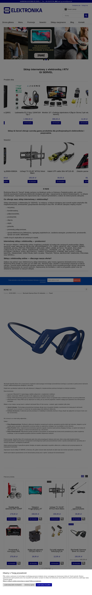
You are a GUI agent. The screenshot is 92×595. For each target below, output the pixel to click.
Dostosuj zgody (29, 585)
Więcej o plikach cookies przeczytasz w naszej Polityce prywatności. (22, 581)
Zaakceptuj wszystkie (44, 585)
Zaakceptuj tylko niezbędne (13, 585)
